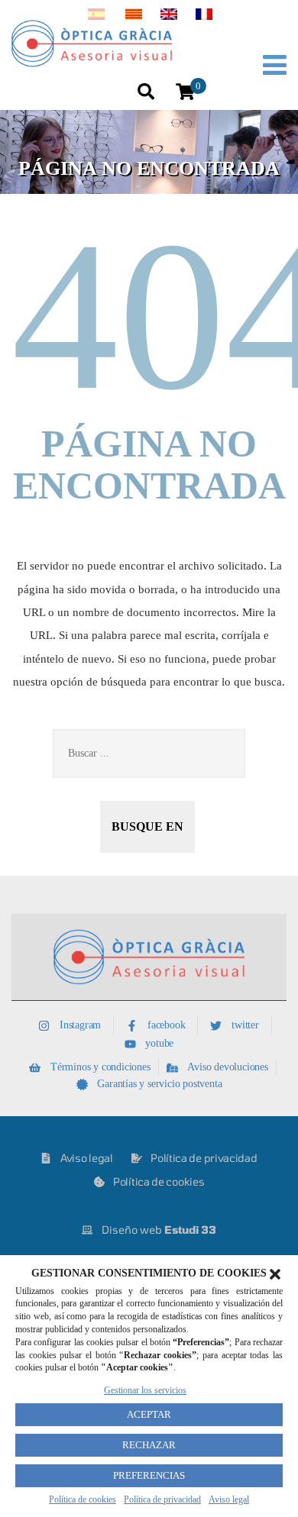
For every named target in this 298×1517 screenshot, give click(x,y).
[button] (275, 1274)
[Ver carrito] (185, 93)
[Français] (204, 16)
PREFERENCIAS (149, 1475)
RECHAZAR (149, 1445)
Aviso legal (229, 1499)
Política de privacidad (162, 1499)
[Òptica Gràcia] (106, 43)
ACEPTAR (149, 1414)
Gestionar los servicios (145, 1390)
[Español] (96, 16)
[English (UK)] (168, 16)
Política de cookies (82, 1499)
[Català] (133, 16)
